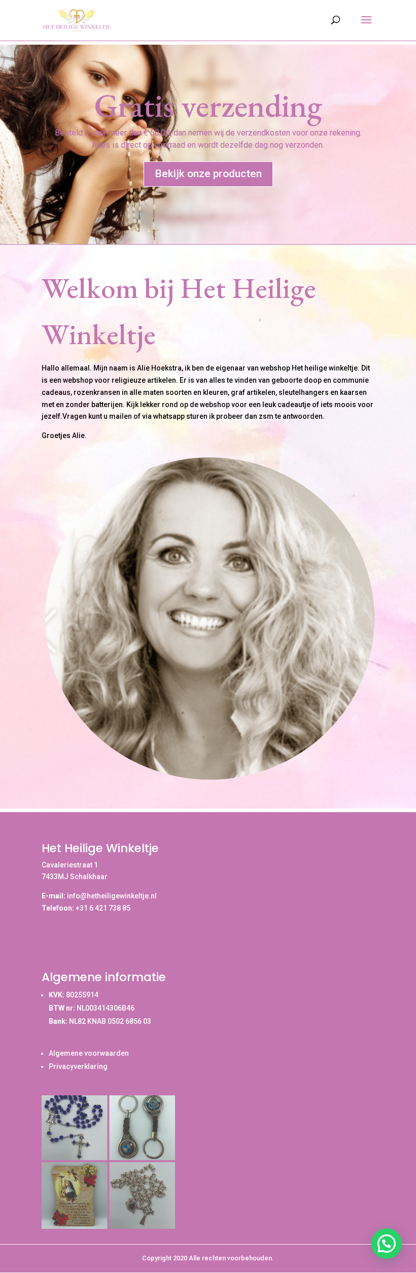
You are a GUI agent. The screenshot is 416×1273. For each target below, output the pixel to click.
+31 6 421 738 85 (103, 908)
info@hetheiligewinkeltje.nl (112, 896)
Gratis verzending (208, 105)
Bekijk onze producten (208, 174)
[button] (386, 1243)
